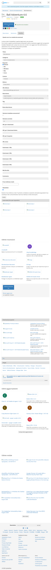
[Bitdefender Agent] (8, 272)
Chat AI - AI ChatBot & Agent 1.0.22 (11, 401)
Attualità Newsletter (7, 383)
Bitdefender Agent (7, 276)
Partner (4, 557)
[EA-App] (30, 260)
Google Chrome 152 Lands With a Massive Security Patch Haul (35, 473)
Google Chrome (34, 328)
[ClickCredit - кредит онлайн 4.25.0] (12, 418)
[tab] (6, 33)
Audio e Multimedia (7, 366)
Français (21, 530)
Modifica (21, 33)
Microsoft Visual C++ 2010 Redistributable (36, 343)
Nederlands (40, 530)
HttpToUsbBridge (31, 252)
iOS (4, 66)
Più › (4, 358)
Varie (25, 370)
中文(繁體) (37, 532)
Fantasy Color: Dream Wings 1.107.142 (37, 413)
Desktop (27, 366)
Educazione (39, 366)
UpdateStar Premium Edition (37, 323)
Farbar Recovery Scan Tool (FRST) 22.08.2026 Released (35, 511)
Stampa (20, 559)
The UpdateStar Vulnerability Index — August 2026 (12, 511)
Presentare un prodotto (41, 565)
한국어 (34, 530)
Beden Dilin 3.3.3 (31, 399)
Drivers (4, 541)
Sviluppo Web (19, 370)
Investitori (21, 563)
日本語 (30, 530)
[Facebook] (3, 28)
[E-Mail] (9, 28)
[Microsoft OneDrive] (9, 337)
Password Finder (6, 545)
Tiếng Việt (26, 532)
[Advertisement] (25, 226)
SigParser (4, 551)
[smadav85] (6, 245)
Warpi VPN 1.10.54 (31, 425)
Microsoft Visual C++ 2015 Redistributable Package (36, 350)
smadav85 (4, 250)
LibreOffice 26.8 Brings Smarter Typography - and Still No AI (10, 473)
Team (19, 561)
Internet (37, 368)
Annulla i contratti (22, 545)
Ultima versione (8, 24)
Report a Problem (13, 28)
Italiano (26, 530)
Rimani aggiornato (7, 293)
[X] (5, 28)
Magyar (43, 532)
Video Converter (6, 549)
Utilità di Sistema (11, 370)
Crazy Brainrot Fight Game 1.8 (10, 413)
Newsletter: (13, 525)
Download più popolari (8, 320)
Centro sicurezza (22, 549)
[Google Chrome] (8, 328)
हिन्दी (47, 532)
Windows (6, 68)
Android (5, 64)
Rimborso (20, 547)
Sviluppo (33, 366)
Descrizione (6, 33)
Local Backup (5, 547)
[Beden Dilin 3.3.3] (32, 394)
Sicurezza (42, 368)
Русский (11, 532)
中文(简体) (31, 532)
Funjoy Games (10, 17)
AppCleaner (5, 553)
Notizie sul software (40, 537)
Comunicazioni (20, 366)
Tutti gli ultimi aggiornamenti (25, 432)
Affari (14, 366)
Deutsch (11, 530)
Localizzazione (38, 561)
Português (5, 532)
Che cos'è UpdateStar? (24, 557)
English (6, 530)
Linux (5, 73)
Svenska (16, 532)
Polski (45, 530)
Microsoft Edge (34, 332)
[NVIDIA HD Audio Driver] (34, 272)
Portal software (39, 557)
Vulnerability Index (39, 539)
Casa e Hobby (31, 368)
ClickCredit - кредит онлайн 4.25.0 (11, 423)
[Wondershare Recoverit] (9, 260)
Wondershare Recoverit (8, 264)
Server (4, 370)
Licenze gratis (38, 563)
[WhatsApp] (7, 28)
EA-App (28, 264)
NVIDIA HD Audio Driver (33, 276)
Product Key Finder (6, 543)
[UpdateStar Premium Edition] (11, 323)
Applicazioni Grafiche (21, 368)
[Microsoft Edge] (7, 332)
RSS (36, 541)
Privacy (20, 543)
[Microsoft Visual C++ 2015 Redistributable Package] (16, 349)
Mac (4, 71)
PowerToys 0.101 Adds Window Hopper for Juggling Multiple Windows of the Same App (37, 493)
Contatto (20, 541)
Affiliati (3, 561)
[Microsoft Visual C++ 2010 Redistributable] (14, 343)
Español (16, 530)
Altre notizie (25, 516)
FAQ (19, 539)
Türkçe (21, 532)
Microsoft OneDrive (35, 337)
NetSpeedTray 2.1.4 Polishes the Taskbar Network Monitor (13, 492)
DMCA (20, 537)
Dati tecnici (13, 33)
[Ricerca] (40, 3)
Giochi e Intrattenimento (9, 368)
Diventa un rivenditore (40, 559)
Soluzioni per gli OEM (7, 559)
